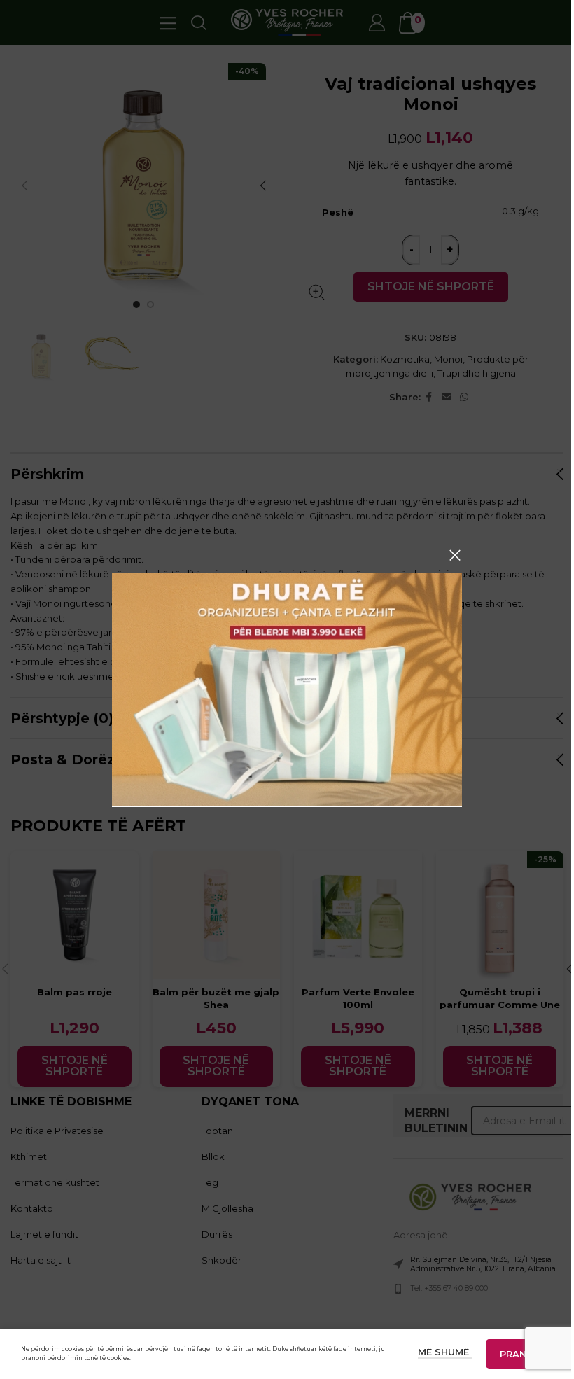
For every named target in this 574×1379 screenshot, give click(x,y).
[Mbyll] (455, 555)
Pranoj (519, 1353)
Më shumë (445, 1351)
